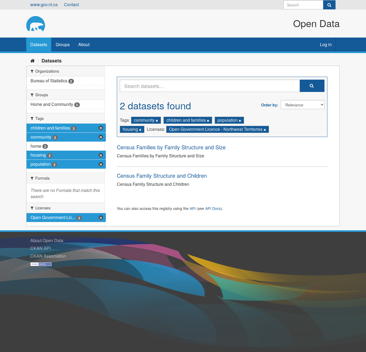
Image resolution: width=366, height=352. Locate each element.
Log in (326, 44)
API (193, 208)
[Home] (32, 60)
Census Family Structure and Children (162, 175)
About (83, 44)
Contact (71, 4)
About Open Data (46, 240)
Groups (63, 44)
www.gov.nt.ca (44, 4)
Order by (269, 105)
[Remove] (157, 120)
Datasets (38, 44)
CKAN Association (48, 256)
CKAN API (40, 248)
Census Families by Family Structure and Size (171, 147)
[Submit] (329, 4)
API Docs (213, 208)
